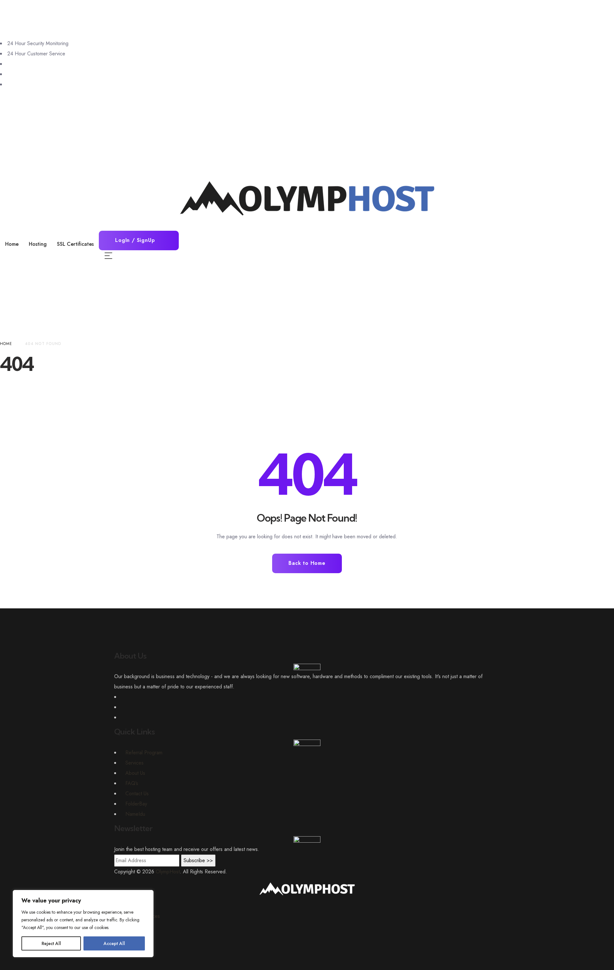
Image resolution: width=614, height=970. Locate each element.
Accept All (114, 943)
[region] (83, 923)
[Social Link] (9, 64)
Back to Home (307, 563)
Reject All (51, 943)
